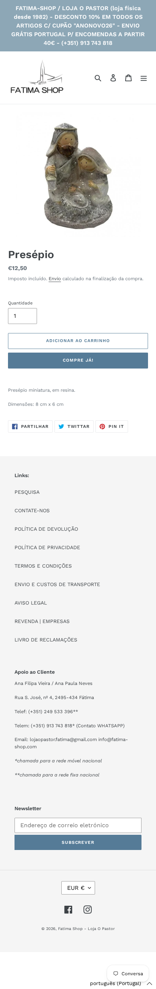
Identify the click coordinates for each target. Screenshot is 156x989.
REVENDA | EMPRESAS (42, 621)
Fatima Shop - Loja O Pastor (86, 928)
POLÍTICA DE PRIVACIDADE (47, 547)
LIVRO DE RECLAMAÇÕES (46, 640)
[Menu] (143, 77)
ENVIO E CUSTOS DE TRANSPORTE (57, 584)
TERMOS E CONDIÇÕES (43, 566)
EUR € (76, 887)
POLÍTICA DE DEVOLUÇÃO (46, 529)
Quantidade (20, 303)
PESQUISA (27, 492)
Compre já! (78, 360)
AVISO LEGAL (31, 603)
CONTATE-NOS (32, 510)
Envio (55, 278)
